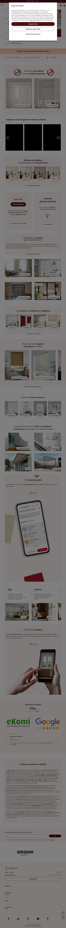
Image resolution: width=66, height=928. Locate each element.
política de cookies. (35, 20)
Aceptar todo (33, 24)
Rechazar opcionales (33, 29)
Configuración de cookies (33, 34)
